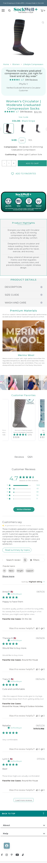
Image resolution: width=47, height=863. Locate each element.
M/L (30, 140)
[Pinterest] (12, 855)
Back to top (8, 813)
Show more (8, 576)
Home (6, 64)
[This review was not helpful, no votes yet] (42, 628)
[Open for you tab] (7, 846)
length (20, 571)
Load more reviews (23, 800)
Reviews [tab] (19, 457)
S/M (22, 140)
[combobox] (9, 10)
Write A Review (24, 509)
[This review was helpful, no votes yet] (37, 628)
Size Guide (23, 117)
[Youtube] (17, 855)
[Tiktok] (23, 855)
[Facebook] (2, 855)
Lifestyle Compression (33, 64)
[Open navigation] (3, 10)
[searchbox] (13, 560)
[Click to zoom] (43, 22)
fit (4, 571)
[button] (23, 173)
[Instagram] (7, 855)
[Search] (9, 10)
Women (16, 64)
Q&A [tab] (30, 456)
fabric (11, 571)
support (29, 571)
